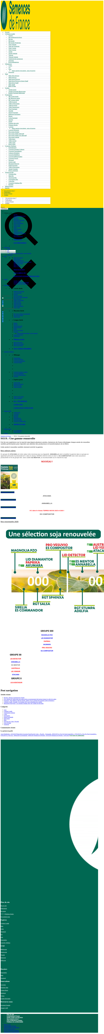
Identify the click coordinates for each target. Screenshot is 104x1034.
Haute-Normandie (8, 717)
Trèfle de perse (17, 303)
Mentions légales (9, 914)
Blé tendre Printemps (19, 220)
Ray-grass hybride (18, 315)
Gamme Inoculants (5, 998)
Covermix (3, 985)
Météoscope (4, 949)
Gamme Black (4, 990)
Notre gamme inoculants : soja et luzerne (23, 70)
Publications (4, 908)
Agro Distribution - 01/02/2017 (9, 734)
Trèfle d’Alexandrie (19, 300)
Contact (6, 195)
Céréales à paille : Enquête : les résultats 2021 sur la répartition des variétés (23, 702)
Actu (5, 710)
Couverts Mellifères (19, 373)
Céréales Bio (17, 412)
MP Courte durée (18, 342)
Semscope (3, 957)
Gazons (6, 433)
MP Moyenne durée (19, 344)
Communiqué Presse (13, 1016)
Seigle (15, 227)
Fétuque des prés (18, 326)
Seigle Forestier (18, 387)
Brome (15, 323)
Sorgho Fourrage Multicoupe (16, 93)
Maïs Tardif (17, 265)
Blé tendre (16, 219)
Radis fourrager (18, 385)
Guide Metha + (17, 432)
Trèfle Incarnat (17, 304)
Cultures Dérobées (18, 359)
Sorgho (7, 88)
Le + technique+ (18, 430)
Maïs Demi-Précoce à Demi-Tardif (22, 262)
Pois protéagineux (13, 62)
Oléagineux (7, 247)
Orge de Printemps (18, 223)
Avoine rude (17, 382)
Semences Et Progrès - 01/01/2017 (43, 735)
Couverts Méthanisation (20, 375)
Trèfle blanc (17, 336)
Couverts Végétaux (9, 351)
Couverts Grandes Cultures (21, 372)
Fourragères (7, 285)
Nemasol (16, 376)
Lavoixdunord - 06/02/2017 (27, 735)
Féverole (16, 235)
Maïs (6, 74)
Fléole (15, 329)
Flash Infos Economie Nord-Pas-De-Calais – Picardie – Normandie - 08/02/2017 (37, 734)
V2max (2, 996)
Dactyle (16, 324)
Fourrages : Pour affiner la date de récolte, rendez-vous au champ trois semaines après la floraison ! (29, 700)
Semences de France (6, 436)
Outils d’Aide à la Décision (15, 1017)
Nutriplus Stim (4, 987)
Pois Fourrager (17, 298)
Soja (10, 69)
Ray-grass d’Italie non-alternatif (22, 314)
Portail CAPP (4, 1008)
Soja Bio (16, 415)
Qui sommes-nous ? (13, 1019)
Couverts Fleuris (18, 362)
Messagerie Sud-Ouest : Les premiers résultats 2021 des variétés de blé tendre (24, 703)
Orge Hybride (17, 222)
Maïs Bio (16, 417)
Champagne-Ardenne (9, 712)
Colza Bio (16, 414)
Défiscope (3, 960)
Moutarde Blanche (18, 384)
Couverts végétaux (5, 942)
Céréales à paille (8, 711)
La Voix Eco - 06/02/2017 (13, 735)
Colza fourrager (18, 293)
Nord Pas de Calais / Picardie (11, 721)
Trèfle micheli (17, 301)
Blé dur (15, 217)
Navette (16, 294)
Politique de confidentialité (15, 1022)
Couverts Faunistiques (19, 361)
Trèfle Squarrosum (18, 306)
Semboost (3, 993)
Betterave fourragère (14, 114)
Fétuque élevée (17, 327)
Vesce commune (18, 398)
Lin (8, 250)
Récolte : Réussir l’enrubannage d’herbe (14, 697)
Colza (8, 249)
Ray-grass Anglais (18, 330)
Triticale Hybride (18, 232)
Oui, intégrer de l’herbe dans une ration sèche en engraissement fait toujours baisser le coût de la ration (30, 699)
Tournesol (11, 72)
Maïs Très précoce (18, 257)
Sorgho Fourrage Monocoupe (21, 282)
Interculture (7, 718)
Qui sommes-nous (5, 916)
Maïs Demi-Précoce (19, 260)
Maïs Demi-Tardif (18, 263)
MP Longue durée (18, 345)
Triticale (16, 230)
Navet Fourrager (18, 296)
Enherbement (17, 358)
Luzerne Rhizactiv (18, 334)
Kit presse (3, 911)
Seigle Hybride (17, 229)
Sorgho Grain (17, 281)
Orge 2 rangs (17, 224)
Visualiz (3, 955)
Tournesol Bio (17, 418)
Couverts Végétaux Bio (15, 183)
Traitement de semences (16, 59)
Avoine (15, 214)
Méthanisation (7, 429)
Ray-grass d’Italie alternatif (20, 297)
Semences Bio (7, 411)
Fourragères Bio (18, 420)
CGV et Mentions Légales (14, 1020)
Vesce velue (17, 307)
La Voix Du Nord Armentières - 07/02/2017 (69, 734)
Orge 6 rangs (17, 226)
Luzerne (16, 332)
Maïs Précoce (17, 259)
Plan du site (4, 905)
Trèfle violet (17, 317)
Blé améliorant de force (15, 37)
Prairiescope (4, 952)
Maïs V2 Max (12, 86)
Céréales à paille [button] (8, 213)
